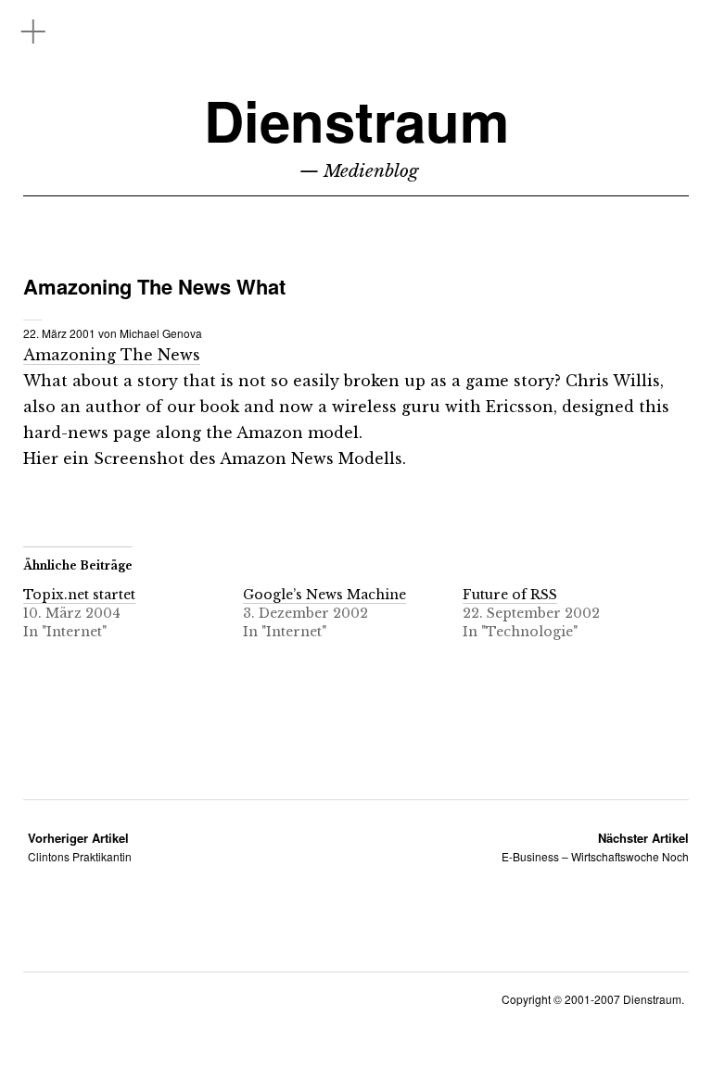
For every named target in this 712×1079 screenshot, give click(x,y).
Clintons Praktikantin (80, 847)
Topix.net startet (79, 594)
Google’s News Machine (324, 594)
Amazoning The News (111, 354)
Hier (40, 458)
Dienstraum (356, 120)
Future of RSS (510, 594)
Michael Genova (161, 333)
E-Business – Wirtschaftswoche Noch (595, 847)
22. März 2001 (59, 333)
